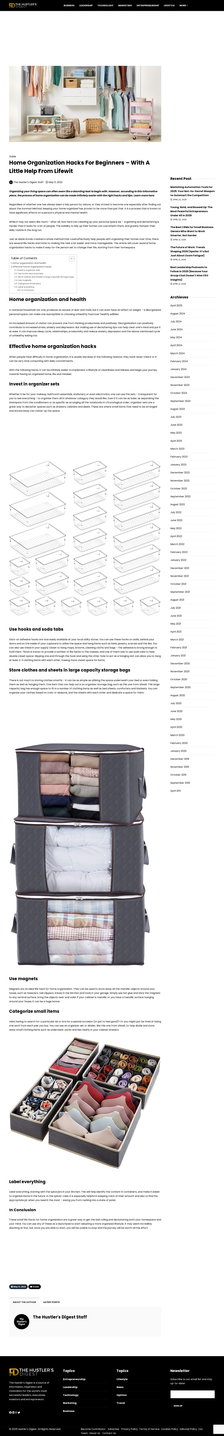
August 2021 (177, 600)
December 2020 (180, 663)
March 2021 (177, 639)
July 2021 (175, 608)
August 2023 (177, 409)
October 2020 (178, 679)
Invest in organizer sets (28, 270)
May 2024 (176, 337)
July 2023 (175, 417)
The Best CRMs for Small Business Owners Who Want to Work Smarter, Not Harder (191, 231)
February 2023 (179, 456)
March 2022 (177, 544)
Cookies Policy (169, 1429)
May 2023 (176, 433)
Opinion (122, 1395)
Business (69, 5)
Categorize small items (29, 283)
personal (104, 222)
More (183, 5)
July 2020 (175, 703)
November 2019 (179, 767)
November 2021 (179, 576)
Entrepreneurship (148, 5)
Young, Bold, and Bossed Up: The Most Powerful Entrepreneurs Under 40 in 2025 (191, 211)
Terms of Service (149, 1429)
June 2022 (176, 520)
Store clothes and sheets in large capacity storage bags (46, 276)
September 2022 (180, 496)
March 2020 (177, 735)
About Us (94, 1433)
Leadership (86, 5)
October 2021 (178, 584)
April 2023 (176, 441)
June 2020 (176, 711)
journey (111, 1228)
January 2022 (178, 560)
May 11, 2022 (55, 182)
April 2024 (176, 345)
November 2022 (179, 480)
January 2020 (178, 751)
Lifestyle (169, 5)
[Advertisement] (112, 32)
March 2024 (177, 353)
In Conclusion (28, 290)
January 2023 (178, 464)
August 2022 (177, 504)
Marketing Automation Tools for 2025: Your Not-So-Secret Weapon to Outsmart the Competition (192, 191)
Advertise (113, 1429)
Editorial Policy (188, 1429)
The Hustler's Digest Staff (28, 182)
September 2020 (180, 687)
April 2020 (176, 727)
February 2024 (179, 361)
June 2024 (176, 329)
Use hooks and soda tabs (30, 273)
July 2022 (175, 512)
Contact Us (109, 1433)
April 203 (175, 791)
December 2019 (179, 759)
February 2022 (179, 552)
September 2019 (180, 783)
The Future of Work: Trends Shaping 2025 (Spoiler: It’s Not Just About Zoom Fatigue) (189, 251)
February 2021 (178, 647)
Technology (105, 5)
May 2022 (176, 528)
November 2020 (180, 671)
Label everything (26, 286)
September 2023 (180, 401)
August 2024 (177, 313)
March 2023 (177, 449)
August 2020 (177, 695)
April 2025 (176, 305)
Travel (121, 1403)
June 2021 (176, 616)
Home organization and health (29, 263)
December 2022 (180, 472)
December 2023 (180, 377)
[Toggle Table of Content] (70, 258)
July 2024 (176, 321)
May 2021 (175, 623)
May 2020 (176, 719)
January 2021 (178, 655)
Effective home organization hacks (32, 266)
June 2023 (176, 425)
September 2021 (180, 592)
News (120, 1387)
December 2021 (179, 568)
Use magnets (24, 280)
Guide (20, 152)
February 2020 (179, 743)
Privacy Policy (129, 1429)
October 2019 (178, 775)
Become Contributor (93, 1429)
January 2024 (178, 369)
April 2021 (175, 631)
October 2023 (178, 393)
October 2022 (178, 488)
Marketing (125, 5)
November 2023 (179, 385)
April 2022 (176, 536)
